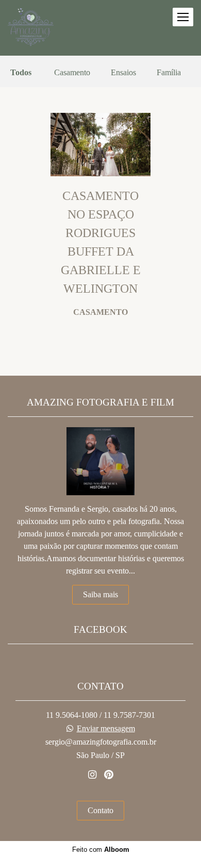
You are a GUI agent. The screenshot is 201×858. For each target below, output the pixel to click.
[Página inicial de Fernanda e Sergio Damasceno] (31, 28)
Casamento (72, 73)
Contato (100, 810)
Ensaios (123, 73)
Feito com (100, 849)
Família (169, 73)
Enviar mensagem (106, 729)
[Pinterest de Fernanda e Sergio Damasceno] (108, 775)
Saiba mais (100, 594)
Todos (20, 73)
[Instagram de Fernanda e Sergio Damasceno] (92, 775)
